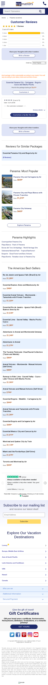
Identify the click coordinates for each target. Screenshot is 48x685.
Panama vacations (16, 18)
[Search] (40, 11)
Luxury (5, 545)
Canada (5, 580)
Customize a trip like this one (24, 115)
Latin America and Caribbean (13, 563)
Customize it (24, 92)
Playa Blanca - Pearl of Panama (13, 245)
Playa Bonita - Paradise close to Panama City (18, 257)
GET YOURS (24, 627)
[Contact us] (45, 4)
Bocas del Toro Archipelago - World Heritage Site (20, 248)
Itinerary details (38, 110)
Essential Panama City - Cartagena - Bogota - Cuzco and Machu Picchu (24, 83)
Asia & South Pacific (10, 557)
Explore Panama (24, 225)
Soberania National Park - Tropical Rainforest (18, 251)
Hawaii (4, 575)
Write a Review (24, 56)
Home (4, 18)
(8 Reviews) (7, 157)
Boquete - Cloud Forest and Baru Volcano (17, 254)
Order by (29, 63)
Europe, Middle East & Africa (13, 551)
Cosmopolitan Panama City (12, 242)
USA (3, 569)
